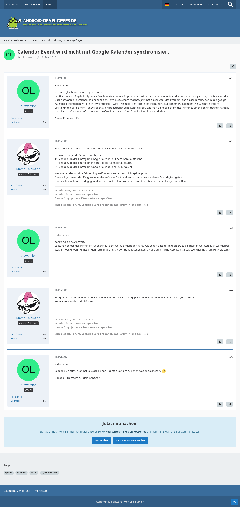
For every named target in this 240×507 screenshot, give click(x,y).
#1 (231, 78)
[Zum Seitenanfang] (234, 502)
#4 (231, 290)
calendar (21, 472)
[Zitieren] (229, 126)
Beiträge (15, 122)
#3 (231, 227)
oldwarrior (28, 57)
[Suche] (230, 4)
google (8, 472)
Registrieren (214, 4)
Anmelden (195, 4)
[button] (174, 4)
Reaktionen (16, 117)
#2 (231, 141)
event (34, 472)
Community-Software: (120, 501)
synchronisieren (49, 472)
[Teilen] (233, 66)
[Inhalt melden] (220, 126)
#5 (231, 357)
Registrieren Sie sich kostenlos (126, 431)
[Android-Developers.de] (120, 23)
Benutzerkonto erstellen (130, 440)
